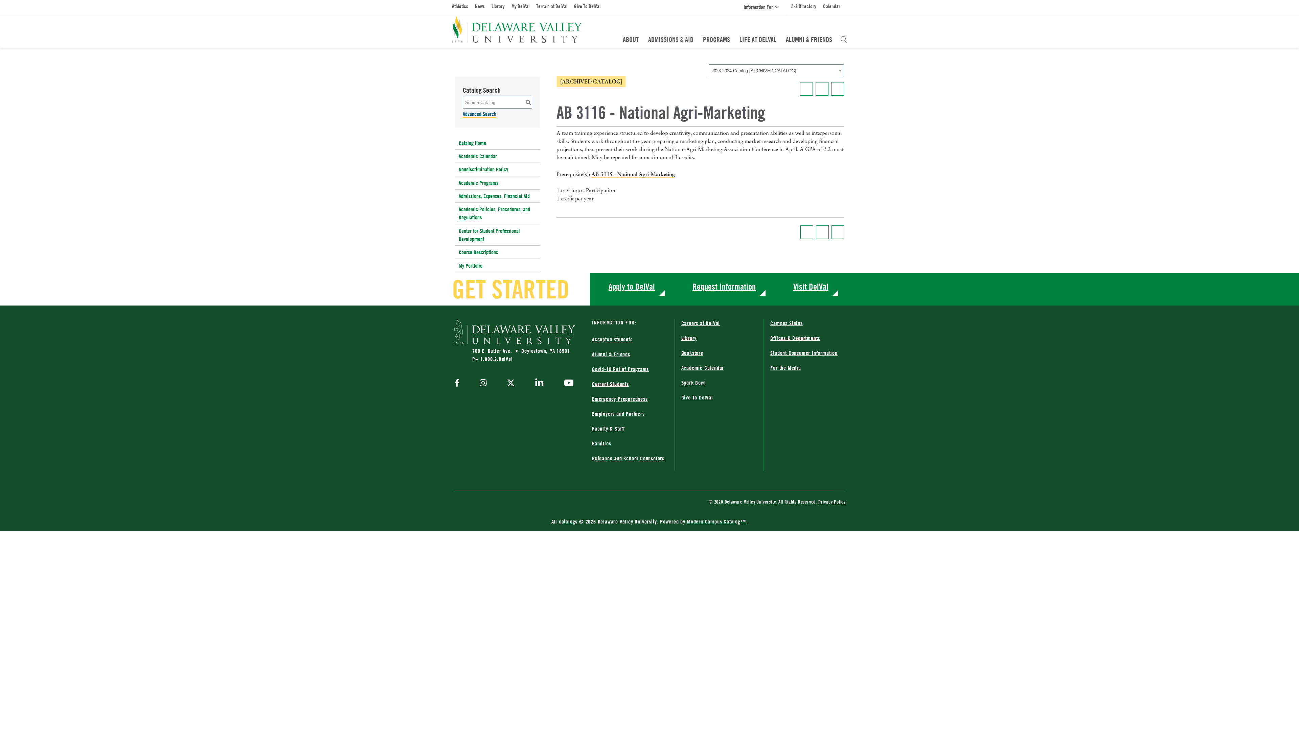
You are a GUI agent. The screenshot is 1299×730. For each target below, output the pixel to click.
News (480, 6)
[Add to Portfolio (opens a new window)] (806, 89)
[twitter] (511, 383)
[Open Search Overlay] (843, 39)
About (631, 39)
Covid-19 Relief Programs (620, 369)
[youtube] (567, 383)
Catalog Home (472, 143)
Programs (716, 39)
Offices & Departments (795, 338)
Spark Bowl (693, 382)
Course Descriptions (478, 252)
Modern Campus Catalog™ (716, 521)
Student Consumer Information (803, 352)
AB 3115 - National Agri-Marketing (633, 174)
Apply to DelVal (632, 286)
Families (601, 443)
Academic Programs (478, 182)
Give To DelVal (587, 6)
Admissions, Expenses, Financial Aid (494, 196)
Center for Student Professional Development (489, 234)
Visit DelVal (810, 286)
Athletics (460, 6)
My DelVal (520, 6)
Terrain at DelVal (551, 6)
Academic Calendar (478, 156)
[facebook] (458, 383)
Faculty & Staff (608, 428)
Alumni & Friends (809, 39)
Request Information (724, 286)
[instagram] (483, 383)
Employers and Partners (618, 413)
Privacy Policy (832, 502)
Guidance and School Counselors (628, 458)
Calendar (831, 6)
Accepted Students (612, 339)
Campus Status (786, 323)
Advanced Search (479, 114)
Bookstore (692, 352)
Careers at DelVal (700, 323)
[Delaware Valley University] (517, 29)
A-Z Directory (803, 6)
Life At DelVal (757, 39)
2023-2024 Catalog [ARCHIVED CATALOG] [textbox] (753, 70)
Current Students (610, 384)
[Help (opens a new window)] (837, 89)
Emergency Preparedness (620, 398)
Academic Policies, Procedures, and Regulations (494, 213)
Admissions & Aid (670, 39)
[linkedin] (539, 383)
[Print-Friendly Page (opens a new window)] (822, 89)
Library (498, 6)
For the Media (785, 367)
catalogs (568, 521)
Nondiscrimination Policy (483, 169)
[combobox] (776, 70)
